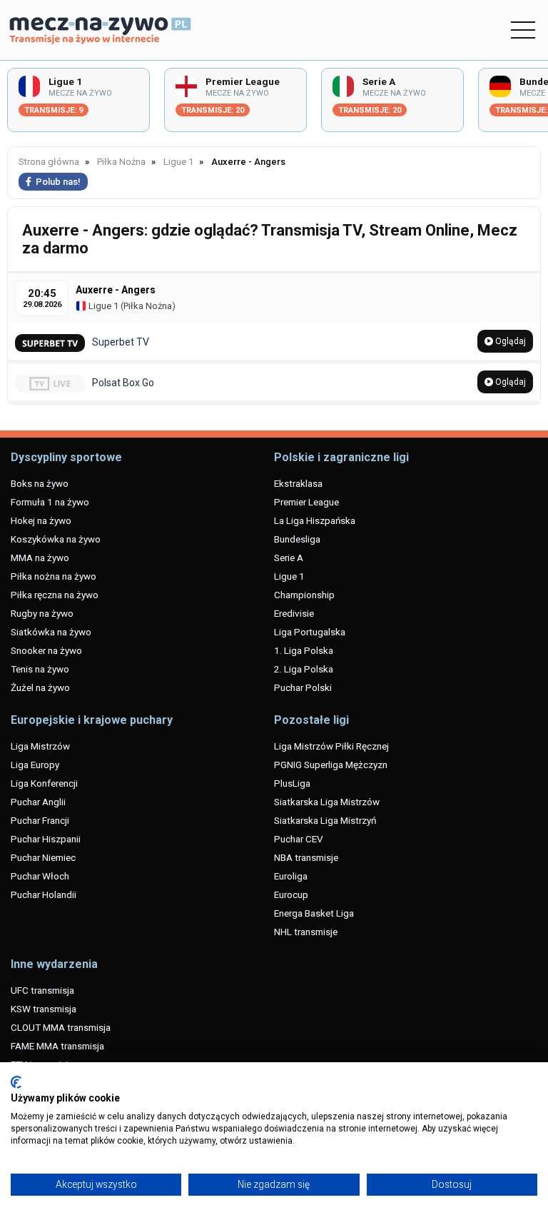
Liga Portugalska (309, 631)
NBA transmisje (306, 857)
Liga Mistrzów (40, 746)
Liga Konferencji (44, 783)
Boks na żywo (39, 483)
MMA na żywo (40, 557)
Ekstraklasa (298, 483)
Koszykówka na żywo (56, 539)
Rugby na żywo (42, 613)
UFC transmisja (42, 990)
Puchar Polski (303, 687)
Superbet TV (120, 342)
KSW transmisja (43, 1008)
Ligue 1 (102, 306)
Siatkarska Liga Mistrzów (327, 801)
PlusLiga (292, 783)
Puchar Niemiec (43, 857)
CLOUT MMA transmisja (61, 1027)
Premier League (306, 502)
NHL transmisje (306, 931)
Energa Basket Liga (314, 913)
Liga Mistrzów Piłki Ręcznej (331, 746)
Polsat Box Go (123, 382)
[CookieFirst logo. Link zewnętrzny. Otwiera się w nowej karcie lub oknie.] (16, 1082)
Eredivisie (294, 613)
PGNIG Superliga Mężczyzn (330, 764)
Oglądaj (509, 341)
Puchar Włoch (40, 876)
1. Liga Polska (303, 650)
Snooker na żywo (46, 650)
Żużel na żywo (40, 687)
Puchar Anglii (38, 801)
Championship (304, 594)
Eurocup (291, 894)
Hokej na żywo (41, 520)
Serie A (288, 557)
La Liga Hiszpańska (314, 520)
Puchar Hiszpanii (46, 839)
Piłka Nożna (147, 306)
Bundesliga (297, 539)
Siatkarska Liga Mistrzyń (325, 820)
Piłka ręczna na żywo (54, 594)
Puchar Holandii (43, 894)
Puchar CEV (298, 839)
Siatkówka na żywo (51, 631)
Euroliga (291, 876)
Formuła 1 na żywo (50, 502)
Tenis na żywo (40, 669)
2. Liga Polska (303, 669)
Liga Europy (35, 764)
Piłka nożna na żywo (53, 576)
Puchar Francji (40, 820)
